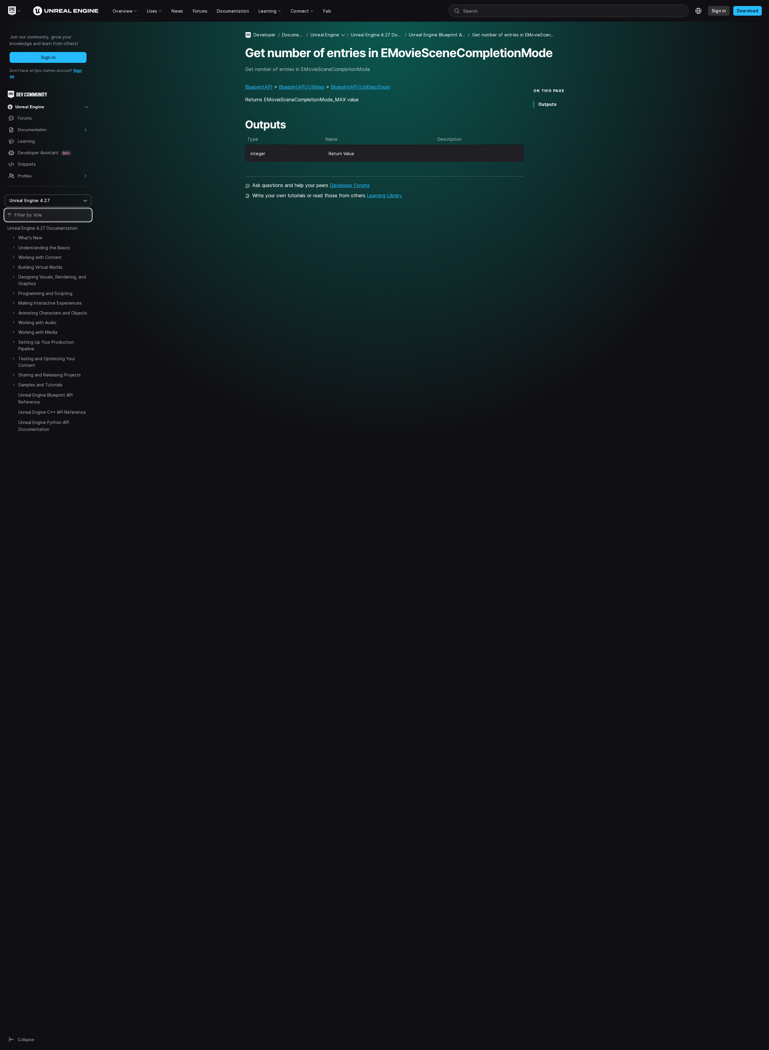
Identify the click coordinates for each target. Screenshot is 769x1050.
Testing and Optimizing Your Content (46, 362)
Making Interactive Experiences (50, 302)
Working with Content (40, 257)
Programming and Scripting (45, 293)
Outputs (547, 104)
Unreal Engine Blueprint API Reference (45, 398)
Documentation (293, 34)
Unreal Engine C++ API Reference (52, 412)
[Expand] (13, 237)
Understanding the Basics (44, 247)
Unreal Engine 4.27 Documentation (43, 228)
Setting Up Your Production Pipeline (46, 345)
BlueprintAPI (258, 87)
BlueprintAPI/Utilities (301, 87)
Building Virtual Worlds (40, 267)
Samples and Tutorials (40, 384)
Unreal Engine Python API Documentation (43, 425)
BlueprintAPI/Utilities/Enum (360, 87)
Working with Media (37, 332)
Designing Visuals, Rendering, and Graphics (52, 280)
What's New (30, 237)
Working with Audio (37, 322)
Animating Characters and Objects (52, 312)
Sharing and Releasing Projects (49, 374)
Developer (265, 34)
